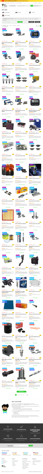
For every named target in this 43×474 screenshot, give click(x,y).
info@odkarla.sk (5, 461)
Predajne (13, 463)
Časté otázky (24, 462)
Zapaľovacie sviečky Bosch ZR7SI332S (21, 246)
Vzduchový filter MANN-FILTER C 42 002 (34, 337)
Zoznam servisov (25, 466)
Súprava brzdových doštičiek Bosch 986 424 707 (8, 66)
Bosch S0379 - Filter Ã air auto (6, 223)
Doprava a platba (25, 460)
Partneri (34, 463)
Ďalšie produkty (21, 391)
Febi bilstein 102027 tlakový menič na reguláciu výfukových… (7, 292)
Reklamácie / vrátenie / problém (27, 461)
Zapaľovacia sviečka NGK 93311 (7, 155)
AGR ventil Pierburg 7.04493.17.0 (34, 133)
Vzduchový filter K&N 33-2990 (6, 133)
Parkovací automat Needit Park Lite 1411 (34, 43)
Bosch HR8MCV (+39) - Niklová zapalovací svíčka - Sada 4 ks (20, 292)
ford (28, 18)
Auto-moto (5, 7)
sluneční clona (36, 18)
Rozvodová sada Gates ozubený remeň (21, 133)
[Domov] (2, 7)
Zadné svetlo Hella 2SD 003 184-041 (20, 314)
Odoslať (31, 445)
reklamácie (4, 462)
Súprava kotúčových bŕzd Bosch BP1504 (35, 155)
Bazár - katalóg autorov (26, 465)
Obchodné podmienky (15, 460)
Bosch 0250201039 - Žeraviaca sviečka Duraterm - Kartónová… (35, 382)
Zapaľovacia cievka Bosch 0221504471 (35, 314)
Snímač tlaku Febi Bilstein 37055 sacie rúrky (21, 337)
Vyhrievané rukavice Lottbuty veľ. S (7, 178)
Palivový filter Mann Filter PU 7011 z (7, 246)
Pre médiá (13, 465)
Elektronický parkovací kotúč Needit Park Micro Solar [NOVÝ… (34, 111)
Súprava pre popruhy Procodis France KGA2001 (7, 111)
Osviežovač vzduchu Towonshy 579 (34, 178)
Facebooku (26, 415)
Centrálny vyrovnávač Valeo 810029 (34, 223)
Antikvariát (36, 410)
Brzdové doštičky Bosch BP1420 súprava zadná (20, 111)
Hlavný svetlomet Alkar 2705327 (20, 155)
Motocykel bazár (15, 412)
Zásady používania (7, 471)
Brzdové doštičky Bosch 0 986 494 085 (21, 178)
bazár (33, 471)
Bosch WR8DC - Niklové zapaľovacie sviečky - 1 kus (20, 360)
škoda (15, 18)
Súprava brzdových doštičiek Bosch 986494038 (34, 247)
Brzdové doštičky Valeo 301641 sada (34, 291)
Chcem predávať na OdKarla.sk (37, 460)
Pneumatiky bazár (15, 413)
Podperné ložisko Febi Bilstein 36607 (34, 65)
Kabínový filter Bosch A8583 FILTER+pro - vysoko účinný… (8, 314)
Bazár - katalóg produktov (26, 463)
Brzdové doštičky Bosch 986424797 (20, 223)
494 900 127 (4, 460)
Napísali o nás (14, 464)
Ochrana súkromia (14, 461)
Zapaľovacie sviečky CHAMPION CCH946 (20, 382)
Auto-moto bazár (32, 403)
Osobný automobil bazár (16, 411)
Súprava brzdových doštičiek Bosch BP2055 (7, 43)
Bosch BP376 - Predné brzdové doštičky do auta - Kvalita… (35, 360)
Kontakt (13, 462)
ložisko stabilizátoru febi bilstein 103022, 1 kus (7, 360)
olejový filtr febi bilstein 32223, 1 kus (7, 336)
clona (30, 18)
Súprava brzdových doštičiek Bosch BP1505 (20, 43)
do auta (18, 18)
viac (3, 463)
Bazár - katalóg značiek (26, 464)
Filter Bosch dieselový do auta (19, 65)
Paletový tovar (35, 464)
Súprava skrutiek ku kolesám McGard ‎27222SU (7, 88)
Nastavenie (12, 471)
